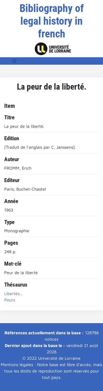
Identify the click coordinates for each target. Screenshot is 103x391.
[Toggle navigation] (14, 61)
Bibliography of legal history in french (52, 21)
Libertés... (13, 293)
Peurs (9, 299)
